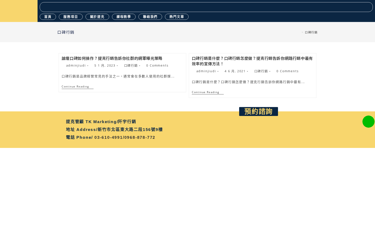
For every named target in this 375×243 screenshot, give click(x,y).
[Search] (368, 7)
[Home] (299, 32)
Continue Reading (78, 86)
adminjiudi (76, 65)
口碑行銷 (131, 65)
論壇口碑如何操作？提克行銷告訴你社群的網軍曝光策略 (112, 58)
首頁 (48, 16)
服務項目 (70, 16)
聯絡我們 (150, 16)
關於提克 (97, 16)
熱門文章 (176, 16)
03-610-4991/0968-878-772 (124, 137)
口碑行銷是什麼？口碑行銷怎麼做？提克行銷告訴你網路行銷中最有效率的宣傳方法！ (252, 60)
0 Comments (157, 65)
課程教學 (124, 16)
